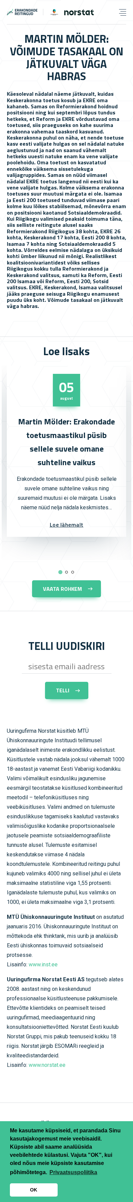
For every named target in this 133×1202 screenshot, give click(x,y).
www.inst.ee (43, 964)
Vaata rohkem (62, 589)
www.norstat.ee (47, 1065)
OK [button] (33, 1189)
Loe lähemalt (67, 525)
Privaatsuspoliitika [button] (73, 1172)
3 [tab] (72, 571)
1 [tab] (59, 571)
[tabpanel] (66, 451)
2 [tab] (66, 571)
